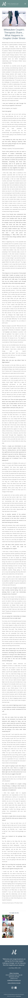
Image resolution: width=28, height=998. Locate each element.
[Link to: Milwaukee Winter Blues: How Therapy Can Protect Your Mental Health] (11, 929)
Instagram (12, 988)
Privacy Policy (18, 996)
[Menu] (25, 3)
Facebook (16, 988)
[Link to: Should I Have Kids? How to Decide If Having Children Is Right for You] (11, 935)
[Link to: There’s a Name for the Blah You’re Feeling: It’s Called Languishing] (11, 923)
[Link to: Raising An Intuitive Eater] (5, 923)
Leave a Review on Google (14, 983)
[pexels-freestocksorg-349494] (14, 19)
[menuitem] (25, 3)
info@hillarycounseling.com (14, 980)
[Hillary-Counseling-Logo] (10, 3)
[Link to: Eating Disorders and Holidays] (11, 918)
